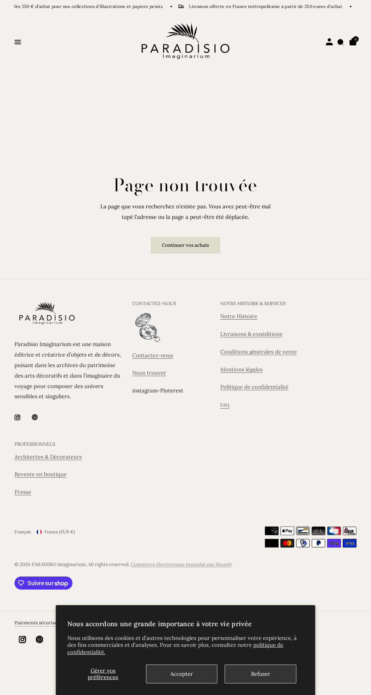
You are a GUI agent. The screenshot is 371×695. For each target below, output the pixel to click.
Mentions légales (241, 369)
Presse (22, 491)
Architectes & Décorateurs (48, 456)
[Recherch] (341, 42)
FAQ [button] (224, 405)
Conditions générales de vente (258, 351)
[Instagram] (22, 417)
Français (22, 531)
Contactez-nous (152, 355)
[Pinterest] (40, 417)
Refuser (260, 673)
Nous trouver (149, 372)
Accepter (181, 673)
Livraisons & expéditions (251, 333)
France (60, 531)
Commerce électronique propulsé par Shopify (181, 564)
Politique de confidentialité (254, 386)
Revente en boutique (40, 474)
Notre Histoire (238, 316)
